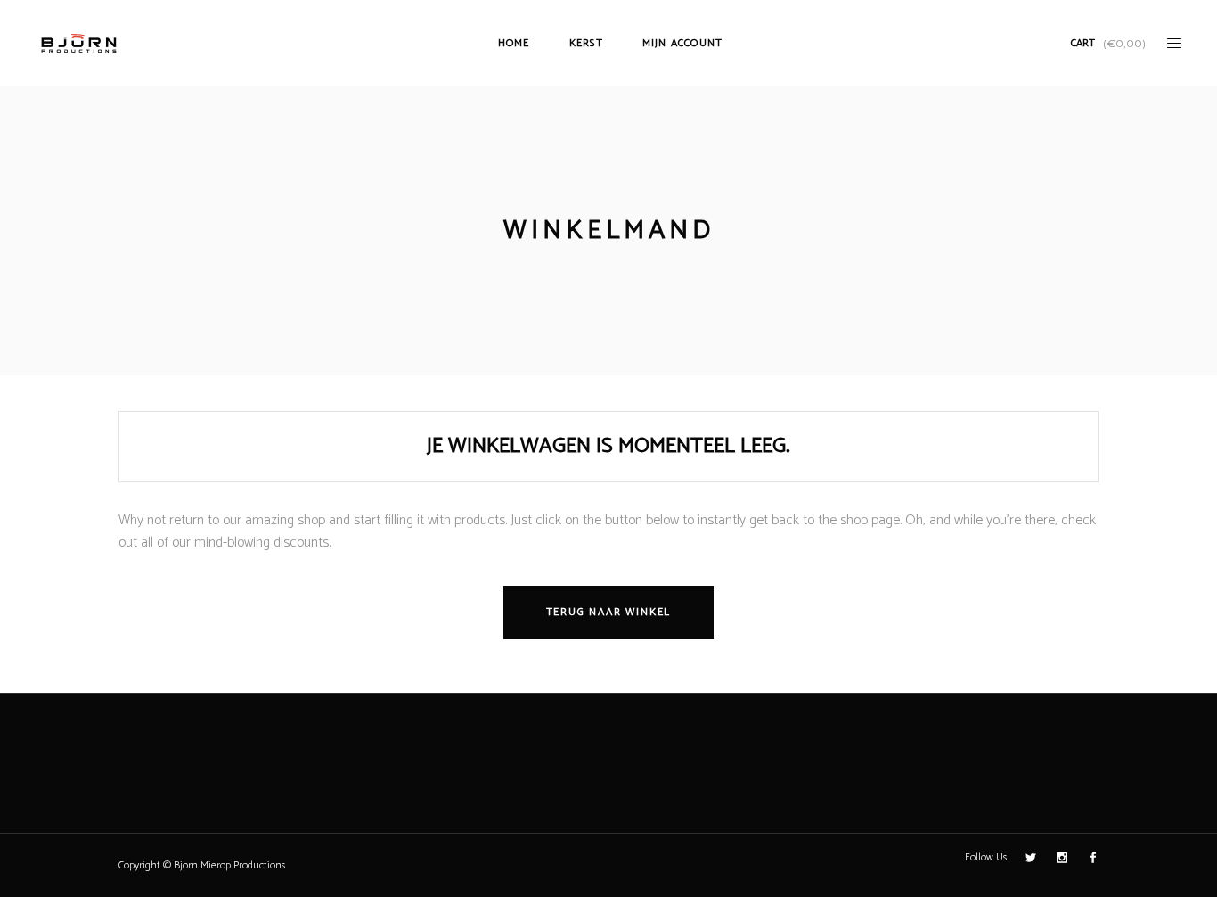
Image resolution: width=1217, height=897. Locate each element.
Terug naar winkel (609, 612)
